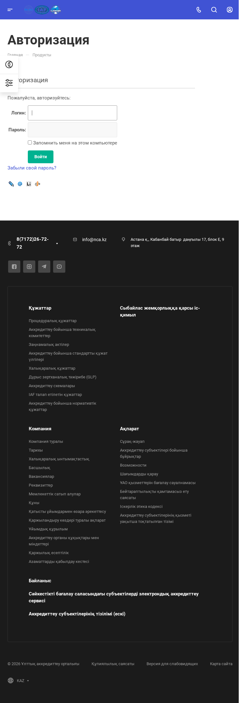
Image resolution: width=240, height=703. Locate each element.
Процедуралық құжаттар (53, 320)
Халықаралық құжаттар (52, 368)
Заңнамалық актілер (49, 344)
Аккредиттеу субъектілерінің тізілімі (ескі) (77, 614)
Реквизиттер (41, 485)
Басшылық (39, 467)
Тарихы (36, 450)
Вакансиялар (41, 476)
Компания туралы (46, 441)
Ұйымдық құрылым (48, 529)
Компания (40, 429)
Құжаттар (40, 308)
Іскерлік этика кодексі (141, 506)
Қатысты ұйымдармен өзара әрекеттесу (67, 511)
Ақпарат (129, 429)
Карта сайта (221, 663)
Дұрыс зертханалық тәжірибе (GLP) (63, 377)
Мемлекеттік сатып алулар (55, 494)
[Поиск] (214, 10)
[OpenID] (37, 184)
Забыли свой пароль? (32, 168)
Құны (34, 502)
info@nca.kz (94, 239)
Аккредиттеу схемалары (52, 385)
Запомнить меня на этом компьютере (74, 143)
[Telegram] (44, 266)
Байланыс (40, 581)
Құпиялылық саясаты (113, 663)
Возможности (133, 465)
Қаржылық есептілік (49, 552)
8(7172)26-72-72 (33, 243)
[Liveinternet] (28, 184)
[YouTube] (59, 266)
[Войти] (229, 10)
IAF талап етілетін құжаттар (55, 394)
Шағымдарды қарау (139, 474)
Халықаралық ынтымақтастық (59, 459)
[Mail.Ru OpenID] (20, 184)
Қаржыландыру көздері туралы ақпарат (67, 520)
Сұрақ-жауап (132, 441)
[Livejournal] (11, 184)
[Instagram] (29, 266)
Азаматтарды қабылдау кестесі (59, 561)
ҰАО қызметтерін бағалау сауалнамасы (158, 482)
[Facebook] (14, 266)
